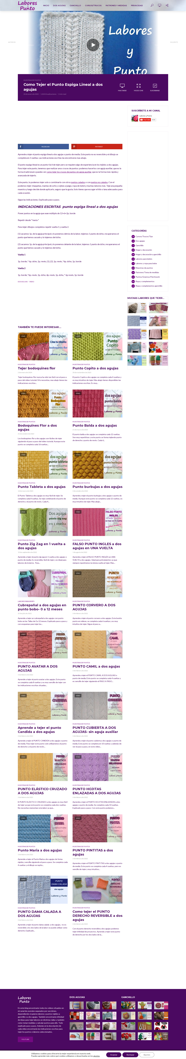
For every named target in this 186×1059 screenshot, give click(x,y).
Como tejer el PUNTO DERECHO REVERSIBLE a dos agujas (97, 916)
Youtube (25, 1039)
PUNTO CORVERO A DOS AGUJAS (94, 607)
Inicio (46, 5)
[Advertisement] (70, 125)
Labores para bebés (26, 601)
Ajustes (147, 1055)
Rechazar (130, 1055)
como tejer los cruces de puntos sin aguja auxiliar (69, 172)
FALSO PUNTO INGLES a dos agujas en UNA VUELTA (97, 546)
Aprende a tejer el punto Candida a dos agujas (39, 730)
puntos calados (78, 182)
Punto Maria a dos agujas (40, 850)
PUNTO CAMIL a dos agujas (96, 666)
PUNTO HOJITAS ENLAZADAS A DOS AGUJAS (97, 791)
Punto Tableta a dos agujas (41, 487)
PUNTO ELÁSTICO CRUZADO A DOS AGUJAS (42, 791)
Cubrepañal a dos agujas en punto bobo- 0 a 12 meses (42, 607)
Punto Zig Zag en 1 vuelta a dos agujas (41, 546)
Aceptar (113, 1055)
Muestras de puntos (32, 80)
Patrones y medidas (116, 5)
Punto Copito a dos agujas (95, 368)
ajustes (96, 1056)
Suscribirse (155, 90)
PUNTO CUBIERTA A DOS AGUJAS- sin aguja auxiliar (95, 730)
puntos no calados (99, 182)
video (31, 282)
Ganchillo (75, 5)
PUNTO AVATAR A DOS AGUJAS (37, 668)
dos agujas (23, 282)
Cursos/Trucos (93, 5)
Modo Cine (138, 90)
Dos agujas (59, 5)
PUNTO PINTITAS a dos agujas (93, 852)
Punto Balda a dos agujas (95, 425)
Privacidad (137, 5)
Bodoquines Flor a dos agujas (37, 427)
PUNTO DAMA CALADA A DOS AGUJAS (39, 914)
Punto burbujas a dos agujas (97, 487)
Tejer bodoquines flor (36, 368)
